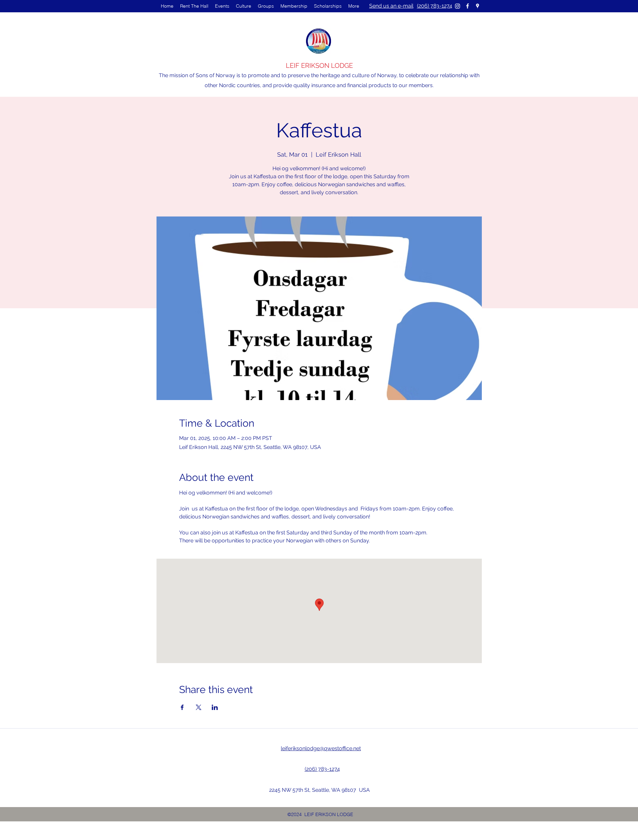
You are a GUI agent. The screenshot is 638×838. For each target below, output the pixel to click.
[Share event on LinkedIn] (215, 707)
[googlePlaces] (477, 6)
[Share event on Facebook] (182, 707)
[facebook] (467, 6)
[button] (222, 6)
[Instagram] (457, 6)
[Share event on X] (198, 707)
